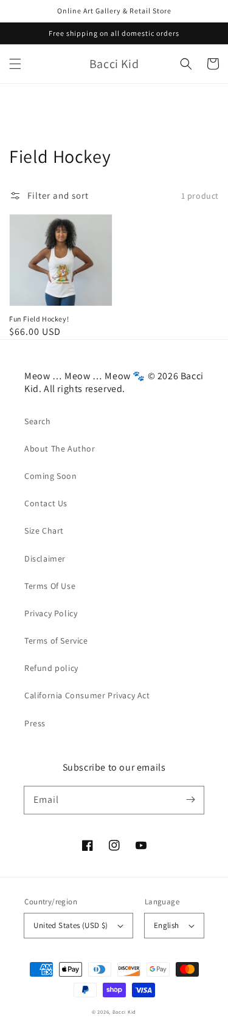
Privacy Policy (50, 613)
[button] (15, 63)
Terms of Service (56, 640)
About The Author (59, 448)
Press (35, 723)
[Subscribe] (190, 799)
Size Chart (44, 530)
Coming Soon (50, 475)
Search (37, 421)
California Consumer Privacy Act (87, 695)
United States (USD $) (70, 925)
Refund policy (51, 667)
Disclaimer (45, 558)
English (166, 925)
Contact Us (45, 503)
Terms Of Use (49, 585)
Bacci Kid (124, 1011)
